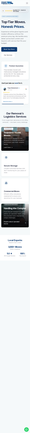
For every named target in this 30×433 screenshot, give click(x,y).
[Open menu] (27, 3)
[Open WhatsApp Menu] (26, 429)
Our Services (8, 55)
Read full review (7, 100)
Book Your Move (9, 49)
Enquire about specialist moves (12, 222)
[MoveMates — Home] (7, 3)
